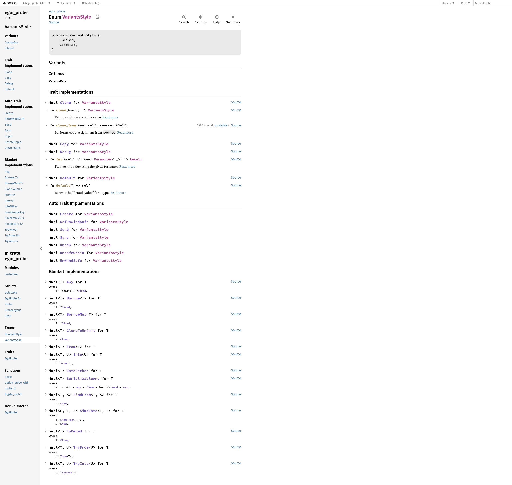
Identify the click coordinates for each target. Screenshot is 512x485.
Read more (110, 117)
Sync (64, 237)
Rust (463, 3)
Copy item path (97, 16)
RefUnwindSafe (74, 221)
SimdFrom (82, 394)
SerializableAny (83, 378)
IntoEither (78, 370)
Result (136, 159)
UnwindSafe (71, 260)
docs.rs (446, 3)
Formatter (103, 159)
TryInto (81, 463)
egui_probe (57, 11)
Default (67, 178)
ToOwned (74, 431)
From (71, 346)
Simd (63, 403)
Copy (64, 144)
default (63, 185)
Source (54, 22)
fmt (59, 159)
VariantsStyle (96, 102)
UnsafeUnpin (72, 252)
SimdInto (88, 410)
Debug (65, 151)
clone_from (66, 125)
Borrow (73, 298)
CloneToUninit (81, 330)
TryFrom (81, 447)
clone (61, 110)
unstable (221, 125)
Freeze (66, 214)
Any (70, 282)
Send (64, 229)
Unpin (65, 245)
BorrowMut (76, 314)
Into (77, 354)
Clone (65, 102)
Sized (82, 291)
